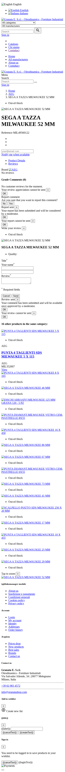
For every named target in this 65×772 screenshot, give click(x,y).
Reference (7, 132)
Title (4, 260)
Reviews (13, 163)
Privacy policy (16, 603)
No (4, 203)
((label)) (5, 728)
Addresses (14, 626)
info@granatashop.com (14, 692)
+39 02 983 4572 (10, 685)
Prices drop (14, 643)
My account (14, 620)
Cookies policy (16, 600)
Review (6, 275)
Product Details (16, 160)
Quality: (12, 254)
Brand (4, 169)
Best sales (13, 649)
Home (11, 56)
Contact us (14, 656)
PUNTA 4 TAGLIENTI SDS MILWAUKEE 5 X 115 (21, 354)
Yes (11, 203)
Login (11, 617)
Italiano (23, 13)
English (23, 10)
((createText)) (26, 732)
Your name (8, 264)
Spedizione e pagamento (21, 593)
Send (15, 296)
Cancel (6, 296)
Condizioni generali (19, 597)
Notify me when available (15, 154)
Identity (12, 623)
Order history (15, 629)
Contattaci (13, 65)
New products (16, 646)
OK (4, 193)
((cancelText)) (9, 732)
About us (13, 62)
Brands (12, 653)
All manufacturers (18, 59)
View (4, 369)
